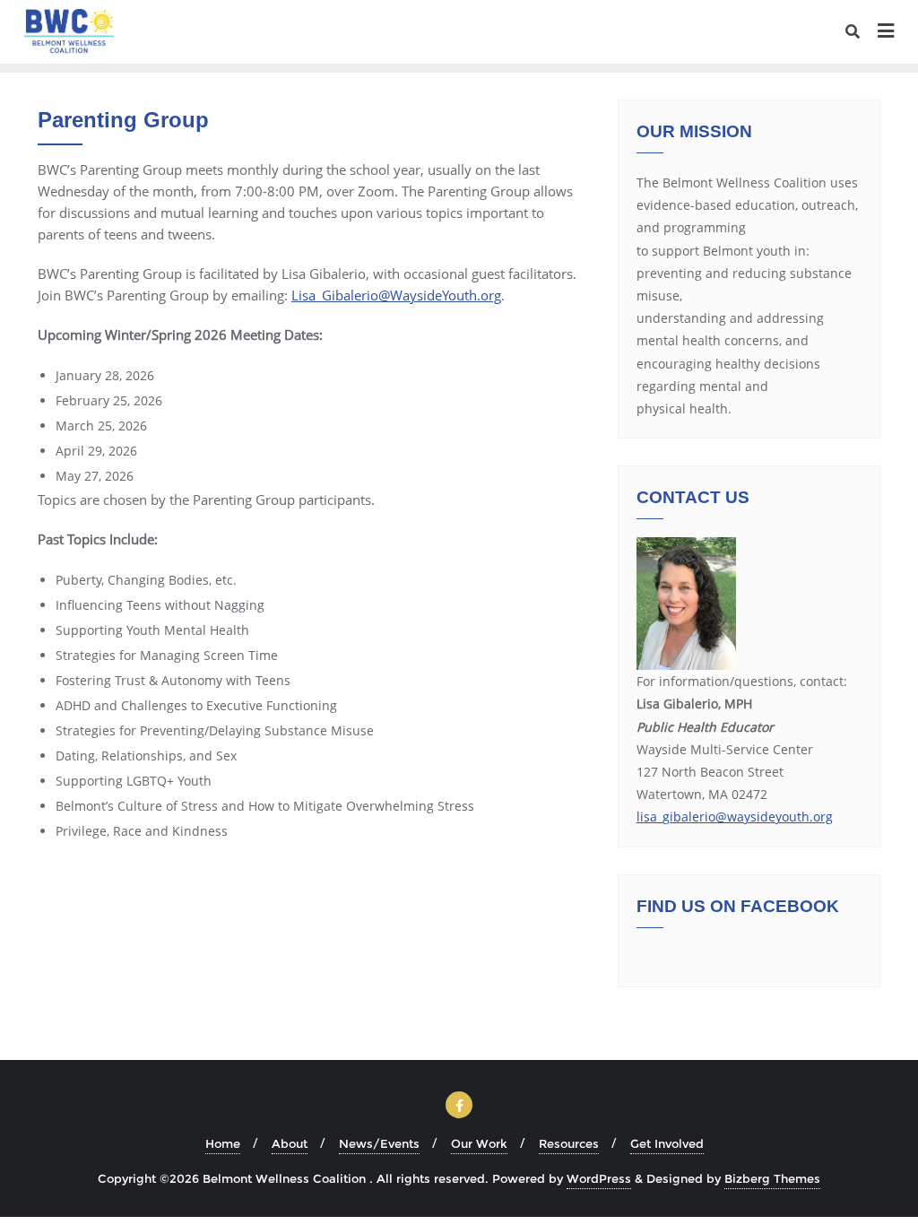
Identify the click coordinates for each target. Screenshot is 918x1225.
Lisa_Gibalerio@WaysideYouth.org (396, 295)
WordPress (599, 1178)
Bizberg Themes (772, 1178)
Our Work (479, 1143)
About (289, 1143)
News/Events (379, 1143)
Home (222, 1143)
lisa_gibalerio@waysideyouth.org (735, 816)
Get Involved (667, 1143)
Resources (569, 1143)
